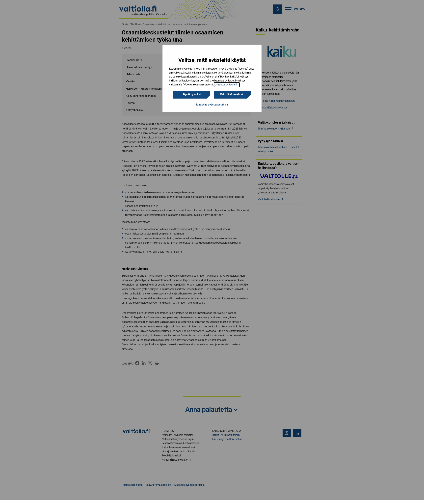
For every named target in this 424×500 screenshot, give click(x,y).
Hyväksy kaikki (192, 94)
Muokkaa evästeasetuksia (212, 104)
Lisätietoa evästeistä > (226, 84)
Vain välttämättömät (232, 94)
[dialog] (212, 78)
